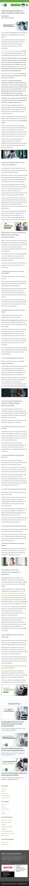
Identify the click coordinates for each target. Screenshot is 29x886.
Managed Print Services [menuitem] (6, 826)
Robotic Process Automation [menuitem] (8, 833)
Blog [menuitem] (2, 811)
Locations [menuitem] (3, 813)
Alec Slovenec (5, 16)
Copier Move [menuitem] (4, 793)
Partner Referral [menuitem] (5, 844)
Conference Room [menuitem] (5, 797)
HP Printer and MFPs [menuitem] (6, 822)
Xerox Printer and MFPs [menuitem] (6, 820)
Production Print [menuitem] (5, 835)
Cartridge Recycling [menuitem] (6, 795)
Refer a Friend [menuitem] (4, 842)
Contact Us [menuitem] (4, 789)
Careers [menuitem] (3, 806)
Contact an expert (16, 5)
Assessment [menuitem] (4, 829)
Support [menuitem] (3, 791)
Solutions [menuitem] (3, 824)
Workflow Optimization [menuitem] (7, 831)
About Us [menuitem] (3, 804)
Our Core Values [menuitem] (5, 809)
